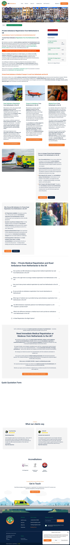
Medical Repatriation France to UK (12, 435)
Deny (56, 540)
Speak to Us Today (35, 491)
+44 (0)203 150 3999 (30, 361)
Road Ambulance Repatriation (12, 103)
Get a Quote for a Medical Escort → (56, 144)
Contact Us (64, 3)
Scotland (31, 46)
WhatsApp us (15, 251)
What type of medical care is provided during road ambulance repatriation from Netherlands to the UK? (34, 299)
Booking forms (34, 527)
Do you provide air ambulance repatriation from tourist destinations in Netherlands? (32, 292)
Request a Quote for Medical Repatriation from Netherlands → (35, 373)
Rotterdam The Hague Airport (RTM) (54, 59)
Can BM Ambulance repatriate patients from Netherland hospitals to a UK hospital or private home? (33, 305)
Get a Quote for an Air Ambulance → (34, 139)
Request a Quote (43, 197)
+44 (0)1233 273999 (35, 520)
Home (22, 3)
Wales (34, 46)
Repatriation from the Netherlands (25, 37)
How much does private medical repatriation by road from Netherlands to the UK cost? (35, 285)
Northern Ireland (5, 47)
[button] (67, 532)
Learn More (8, 251)
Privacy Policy (23, 538)
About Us (32, 3)
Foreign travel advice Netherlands (52, 42)
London (27, 46)
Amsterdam (33, 44)
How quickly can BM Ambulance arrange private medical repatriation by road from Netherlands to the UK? (34, 271)
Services (26, 3)
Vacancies (23, 527)
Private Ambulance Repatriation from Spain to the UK (49, 435)
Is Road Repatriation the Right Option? (23, 318)
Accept (47, 540)
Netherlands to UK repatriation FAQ (16, 70)
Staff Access (46, 3)
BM (12, 3)
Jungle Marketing (14, 543)
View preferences (64, 540)
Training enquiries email (35, 524)
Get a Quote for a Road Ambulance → (12, 143)
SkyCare (57, 3)
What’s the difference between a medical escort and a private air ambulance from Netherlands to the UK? (34, 312)
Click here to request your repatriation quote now (26, 50)
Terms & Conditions (24, 539)
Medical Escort (53, 103)
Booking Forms (39, 3)
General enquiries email (35, 522)
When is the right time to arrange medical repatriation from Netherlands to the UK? (34, 278)
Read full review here (9, 444)
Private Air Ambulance (32, 103)
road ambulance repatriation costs (20, 68)
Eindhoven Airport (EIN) (53, 54)
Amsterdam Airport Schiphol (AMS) (54, 49)
